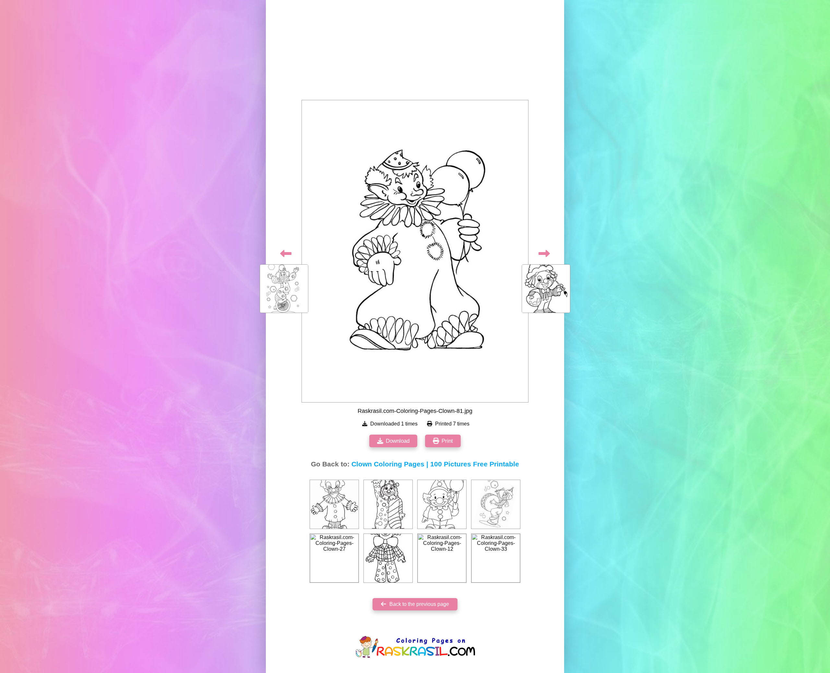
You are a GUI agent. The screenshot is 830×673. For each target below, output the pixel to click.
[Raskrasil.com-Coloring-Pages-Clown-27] (334, 558)
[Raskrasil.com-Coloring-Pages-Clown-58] (495, 504)
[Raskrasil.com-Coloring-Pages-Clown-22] (388, 504)
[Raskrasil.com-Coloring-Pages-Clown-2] (388, 558)
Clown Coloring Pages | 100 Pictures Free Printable (435, 464)
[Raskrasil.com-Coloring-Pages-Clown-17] (442, 504)
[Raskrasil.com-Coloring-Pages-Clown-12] (442, 558)
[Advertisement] (415, 51)
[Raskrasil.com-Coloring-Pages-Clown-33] (495, 558)
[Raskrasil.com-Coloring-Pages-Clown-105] (334, 504)
